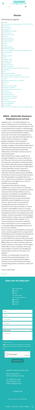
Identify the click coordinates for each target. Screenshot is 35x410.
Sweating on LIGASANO (9, 87)
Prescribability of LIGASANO (10, 96)
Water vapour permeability (10, 98)
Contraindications (7, 52)
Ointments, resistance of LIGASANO (12, 75)
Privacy (21, 406)
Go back (5, 274)
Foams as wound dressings (10, 85)
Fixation (5, 45)
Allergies (5, 22)
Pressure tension (7, 33)
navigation (3, 3)
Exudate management (8, 40)
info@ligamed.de (16, 383)
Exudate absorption (8, 38)
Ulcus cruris (6, 91)
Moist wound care (7, 41)
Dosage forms (6, 29)
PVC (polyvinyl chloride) (9, 73)
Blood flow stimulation (9, 34)
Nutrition (5, 36)
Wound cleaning (7, 105)
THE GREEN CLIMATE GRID (9, 31)
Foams (5, 84)
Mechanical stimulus (8, 64)
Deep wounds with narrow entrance (12, 89)
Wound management (8, 103)
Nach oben (32, 407)
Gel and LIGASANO (8, 47)
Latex (4, 57)
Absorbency (6, 82)
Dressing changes (7, 92)
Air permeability (7, 63)
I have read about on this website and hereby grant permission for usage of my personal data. (17, 346)
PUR (4, 71)
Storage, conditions (8, 56)
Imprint (27, 406)
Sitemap (14, 406)
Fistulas (5, 43)
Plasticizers (6, 100)
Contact (8, 406)
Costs (4, 54)
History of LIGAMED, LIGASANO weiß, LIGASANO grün (17, 50)
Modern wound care (8, 66)
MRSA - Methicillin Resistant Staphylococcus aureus (16, 68)
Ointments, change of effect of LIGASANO (13, 80)
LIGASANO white (7, 59)
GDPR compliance (18, 344)
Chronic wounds (7, 27)
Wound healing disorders (9, 101)
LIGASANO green (7, 61)
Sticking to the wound (8, 94)
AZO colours (6, 26)
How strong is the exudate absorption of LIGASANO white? (18, 24)
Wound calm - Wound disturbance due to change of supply (18, 107)
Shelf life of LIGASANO (9, 48)
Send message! (17, 361)
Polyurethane (6, 70)
